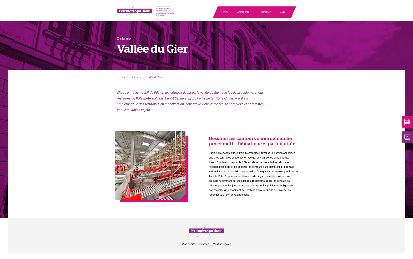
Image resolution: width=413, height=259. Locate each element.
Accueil (121, 77)
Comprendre (243, 12)
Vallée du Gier (154, 77)
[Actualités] (407, 121)
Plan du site (188, 244)
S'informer (265, 12)
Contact (204, 244)
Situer (225, 12)
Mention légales (222, 244)
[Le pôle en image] (407, 136)
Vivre (283, 12)
